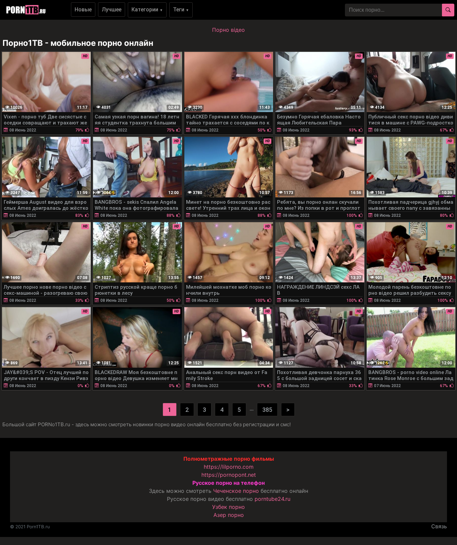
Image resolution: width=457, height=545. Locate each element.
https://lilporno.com (229, 466)
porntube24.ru (272, 498)
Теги (181, 9)
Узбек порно (228, 507)
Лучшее (111, 9)
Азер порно (228, 515)
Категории (147, 9)
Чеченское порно (236, 490)
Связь (439, 526)
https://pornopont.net (228, 474)
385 (267, 409)
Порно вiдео (228, 29)
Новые (83, 9)
